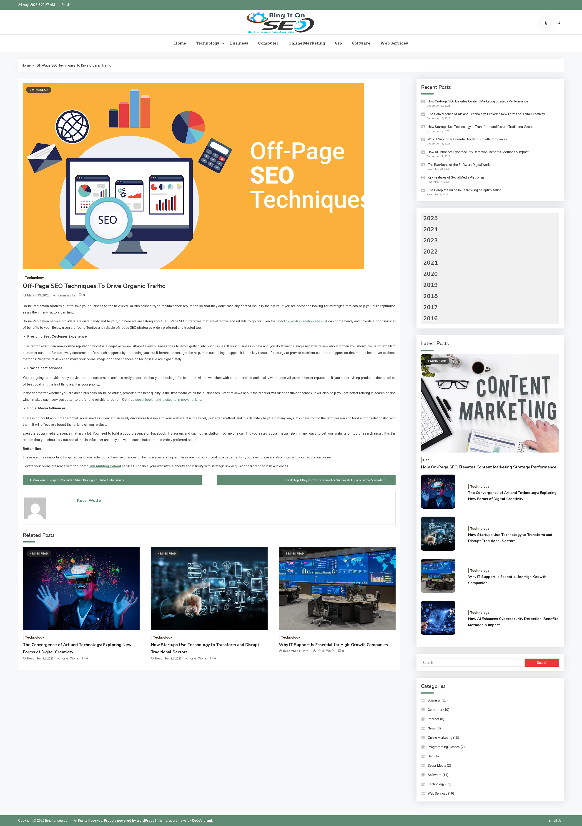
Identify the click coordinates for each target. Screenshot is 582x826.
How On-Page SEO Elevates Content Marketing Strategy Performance (478, 101)
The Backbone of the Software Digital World (459, 165)
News (432, 728)
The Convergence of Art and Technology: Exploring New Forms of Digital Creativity (486, 114)
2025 (430, 218)
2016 (430, 318)
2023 (430, 240)
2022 (430, 252)
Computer (268, 43)
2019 (430, 285)
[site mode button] (546, 23)
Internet (433, 719)
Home (180, 43)
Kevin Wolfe (66, 295)
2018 (430, 296)
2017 (430, 307)
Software (361, 43)
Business (239, 43)
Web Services (394, 43)
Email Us (68, 5)
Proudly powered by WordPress (129, 821)
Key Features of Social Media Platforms (456, 177)
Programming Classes (444, 747)
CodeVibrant (202, 821)
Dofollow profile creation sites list (302, 321)
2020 (430, 274)
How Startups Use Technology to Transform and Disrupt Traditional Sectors (481, 127)
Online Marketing (306, 43)
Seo (338, 43)
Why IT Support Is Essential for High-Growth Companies (333, 644)
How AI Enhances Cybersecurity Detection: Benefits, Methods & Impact (478, 152)
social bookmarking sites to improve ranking (168, 400)
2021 (430, 263)
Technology (207, 43)
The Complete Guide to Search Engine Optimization (465, 190)
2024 (430, 229)
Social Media (437, 765)
